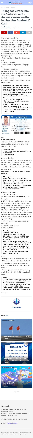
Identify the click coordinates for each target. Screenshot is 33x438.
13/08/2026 (5, 386)
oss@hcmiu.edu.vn (12, 423)
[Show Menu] (2, 2)
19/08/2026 (5, 362)
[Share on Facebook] (10, 32)
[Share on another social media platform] (29, 32)
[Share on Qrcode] (4, 32)
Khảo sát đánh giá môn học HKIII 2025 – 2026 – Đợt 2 (16, 383)
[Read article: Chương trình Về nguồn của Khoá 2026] (16, 330)
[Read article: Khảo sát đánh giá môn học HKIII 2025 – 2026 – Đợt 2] (16, 377)
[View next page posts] (18, 392)
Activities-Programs (10, 7)
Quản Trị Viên (6, 27)
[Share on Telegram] (23, 32)
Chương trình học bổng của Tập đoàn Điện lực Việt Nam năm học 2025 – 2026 (16, 359)
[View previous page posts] (15, 392)
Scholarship (6, 344)
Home (2, 7)
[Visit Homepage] (15, 2)
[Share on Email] (17, 32)
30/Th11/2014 (16, 27)
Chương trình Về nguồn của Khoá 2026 (16, 336)
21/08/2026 (5, 338)
